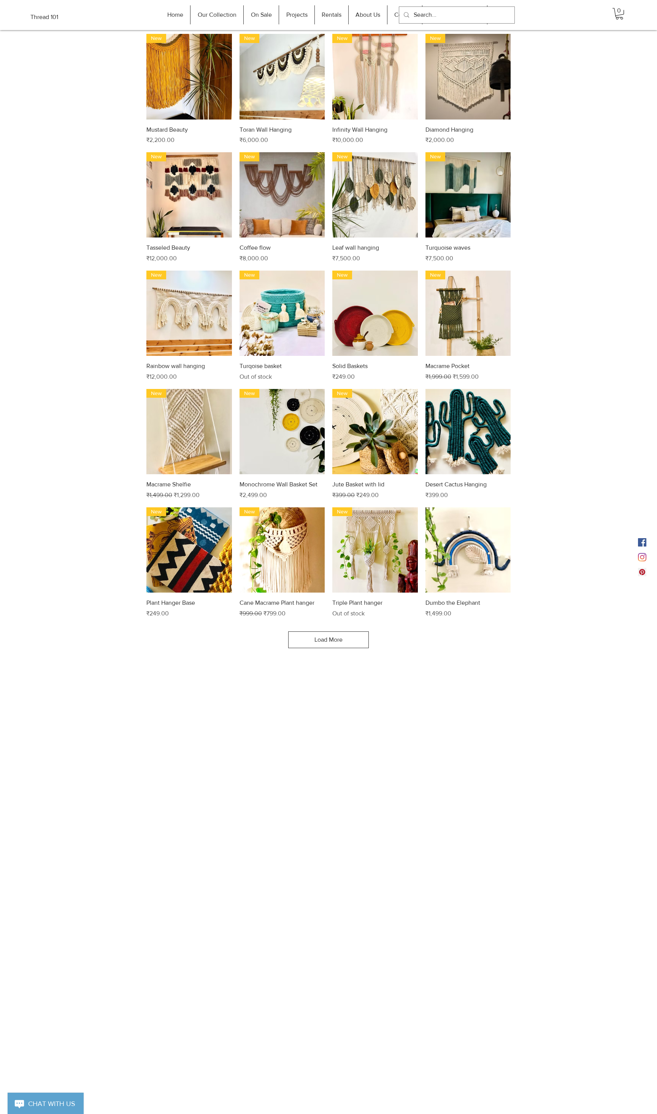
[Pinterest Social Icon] (642, 572)
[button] (619, 13)
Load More (328, 639)
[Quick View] (468, 432)
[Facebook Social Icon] (642, 542)
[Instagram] (642, 557)
